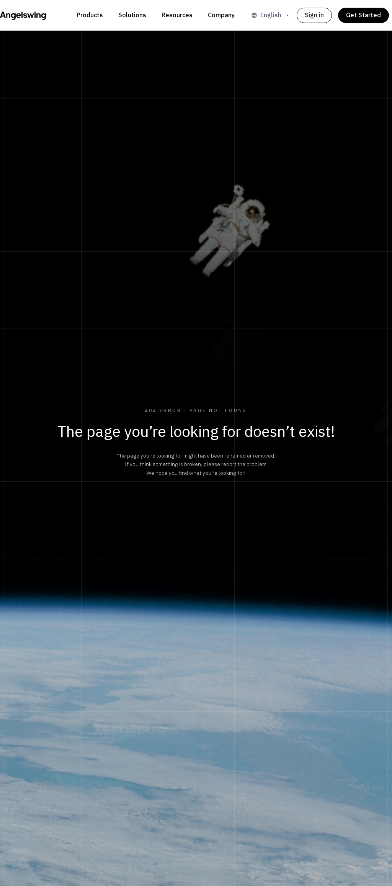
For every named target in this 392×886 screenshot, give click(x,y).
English (270, 15)
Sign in (314, 15)
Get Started (363, 15)
